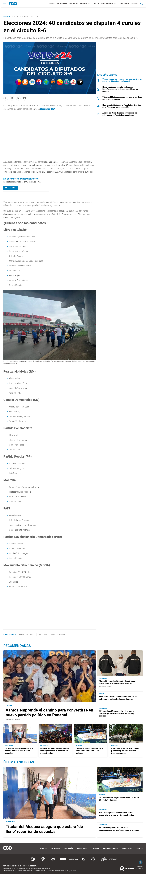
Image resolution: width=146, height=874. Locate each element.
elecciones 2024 (26, 634)
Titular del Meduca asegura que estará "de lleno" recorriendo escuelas (19, 750)
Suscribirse (11, 188)
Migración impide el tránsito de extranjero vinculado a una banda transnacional (117, 682)
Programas (123, 3)
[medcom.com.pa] (113, 861)
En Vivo (135, 3)
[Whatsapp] (18, 98)
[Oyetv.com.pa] (53, 861)
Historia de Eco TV (30, 866)
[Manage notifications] (140, 862)
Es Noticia (61, 3)
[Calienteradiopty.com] (93, 861)
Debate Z (51, 3)
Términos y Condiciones (12, 866)
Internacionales (108, 3)
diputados (42, 634)
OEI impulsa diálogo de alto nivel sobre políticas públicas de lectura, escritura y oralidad (116, 713)
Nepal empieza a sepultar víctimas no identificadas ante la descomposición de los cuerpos (120, 89)
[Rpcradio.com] (83, 861)
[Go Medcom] (73, 861)
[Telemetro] (33, 861)
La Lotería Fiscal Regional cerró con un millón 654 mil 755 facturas (89, 750)
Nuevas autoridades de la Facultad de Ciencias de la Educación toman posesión (121, 106)
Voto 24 (15, 17)
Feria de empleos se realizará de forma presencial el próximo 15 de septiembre (54, 750)
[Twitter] (12, 98)
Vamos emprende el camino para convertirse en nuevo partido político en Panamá (122, 80)
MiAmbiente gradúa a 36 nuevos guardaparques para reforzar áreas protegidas (125, 750)
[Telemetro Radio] (103, 861)
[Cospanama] (63, 861)
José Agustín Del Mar (13, 719)
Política (95, 3)
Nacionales (85, 3)
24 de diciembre (58, 634)
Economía (73, 3)
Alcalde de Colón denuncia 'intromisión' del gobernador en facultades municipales (119, 114)
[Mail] (24, 98)
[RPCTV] (43, 861)
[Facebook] (6, 98)
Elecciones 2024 (47, 109)
